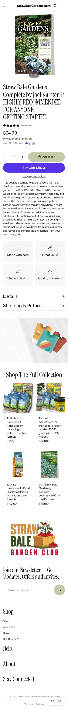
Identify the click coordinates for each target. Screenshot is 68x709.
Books (6, 633)
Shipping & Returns (23, 305)
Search (7, 621)
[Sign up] (59, 590)
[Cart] (63, 6)
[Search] (55, 6)
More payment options (34, 176)
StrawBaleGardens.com (27, 696)
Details (10, 296)
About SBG (9, 627)
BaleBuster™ (11, 639)
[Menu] (4, 5)
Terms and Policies (34, 704)
